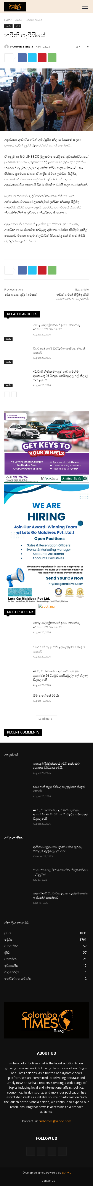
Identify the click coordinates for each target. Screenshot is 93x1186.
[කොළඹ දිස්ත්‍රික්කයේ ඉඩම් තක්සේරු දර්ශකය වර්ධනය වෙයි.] (17, 332)
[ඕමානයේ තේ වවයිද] (17, 702)
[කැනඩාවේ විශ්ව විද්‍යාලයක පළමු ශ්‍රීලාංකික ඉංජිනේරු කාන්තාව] (17, 900)
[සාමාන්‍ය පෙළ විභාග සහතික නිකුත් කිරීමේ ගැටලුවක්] (17, 877)
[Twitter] (32, 57)
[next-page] (14, 394)
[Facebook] (22, 57)
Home (8, 20)
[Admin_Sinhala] (7, 46)
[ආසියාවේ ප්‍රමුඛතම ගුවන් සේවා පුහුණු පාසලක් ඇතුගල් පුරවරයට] (17, 854)
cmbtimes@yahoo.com (55, 1121)
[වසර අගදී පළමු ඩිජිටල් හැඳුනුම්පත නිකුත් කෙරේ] (17, 355)
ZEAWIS (66, 1173)
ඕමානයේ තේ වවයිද (46, 695)
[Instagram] (41, 1151)
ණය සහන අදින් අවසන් (20, 295)
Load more (45, 719)
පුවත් (17, 26)
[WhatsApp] (52, 57)
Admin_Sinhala (23, 46)
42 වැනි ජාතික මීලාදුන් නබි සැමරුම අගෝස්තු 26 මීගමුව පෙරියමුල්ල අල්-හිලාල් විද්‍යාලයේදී (60, 376)
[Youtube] (62, 1151)
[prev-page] (7, 394)
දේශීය (18, 20)
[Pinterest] (42, 57)
